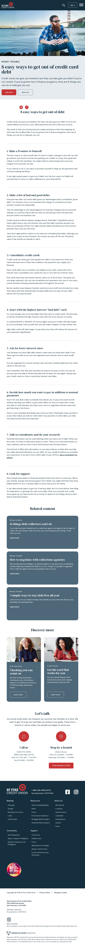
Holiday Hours (36, 838)
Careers (58, 823)
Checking (11, 805)
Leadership (59, 816)
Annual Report (60, 819)
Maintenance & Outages (40, 846)
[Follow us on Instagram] (76, 792)
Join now (9, 92)
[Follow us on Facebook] (67, 792)
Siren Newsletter (14, 835)
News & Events (60, 812)
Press (57, 826)
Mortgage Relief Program (40, 819)
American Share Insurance (41, 823)
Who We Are (59, 805)
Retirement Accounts (15, 812)
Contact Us (36, 835)
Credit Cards (12, 819)
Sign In (72, 5)
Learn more (14, 538)
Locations (59, 809)
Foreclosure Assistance (40, 816)
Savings (10, 809)
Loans (10, 816)
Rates (34, 809)
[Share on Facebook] (21, 107)
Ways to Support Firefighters (18, 838)
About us (25, 92)
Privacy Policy (44, 893)
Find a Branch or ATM (61, 765)
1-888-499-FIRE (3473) (41, 790)
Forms (34, 812)
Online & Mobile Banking (40, 805)
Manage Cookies (60, 893)
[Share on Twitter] (27, 107)
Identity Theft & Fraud (39, 849)
